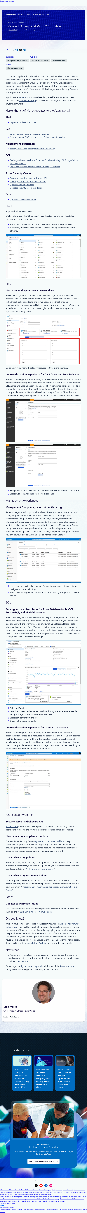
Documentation (53, 1196)
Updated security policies (22, 184)
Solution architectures (20, 1194)
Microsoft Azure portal (14, 68)
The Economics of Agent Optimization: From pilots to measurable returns (64, 1079)
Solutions (74, 1192)
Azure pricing (10, 1192)
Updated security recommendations (27, 188)
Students (78, 1196)
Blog (59, 1196)
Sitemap (19, 1209)
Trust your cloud (57, 1190)
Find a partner (42, 1196)
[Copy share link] (13, 50)
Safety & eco (71, 1209)
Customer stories (79, 1190)
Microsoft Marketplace (30, 1196)
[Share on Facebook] (16, 50)
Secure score (12, 826)
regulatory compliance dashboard (50, 841)
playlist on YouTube (37, 943)
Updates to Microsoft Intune (23, 199)
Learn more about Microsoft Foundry (43, 1161)
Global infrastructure (32, 1190)
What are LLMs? (37, 1201)
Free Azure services (21, 1192)
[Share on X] (20, 50)
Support (30, 1194)
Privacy (37, 1209)
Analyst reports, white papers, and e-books (23, 1199)
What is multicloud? (66, 1199)
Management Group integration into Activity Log (32, 148)
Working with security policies (39, 869)
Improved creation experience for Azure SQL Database (35, 166)
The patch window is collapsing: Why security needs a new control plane (43, 1079)
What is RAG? (60, 1201)
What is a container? (49, 1201)
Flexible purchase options (36, 1192)
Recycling (79, 1209)
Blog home (11, 14)
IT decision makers (59, 61)
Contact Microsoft (28, 1209)
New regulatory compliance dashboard (28, 181)
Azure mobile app (27, 100)
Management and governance (17, 61)
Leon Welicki (13, 30)
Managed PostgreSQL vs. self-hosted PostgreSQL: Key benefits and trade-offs (22, 1079)
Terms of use (55, 1209)
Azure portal (24, 97)
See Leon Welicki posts (11, 1017)
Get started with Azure (17, 1190)
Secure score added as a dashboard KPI (28, 178)
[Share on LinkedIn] (24, 50)
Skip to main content (7, 1)
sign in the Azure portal (31, 966)
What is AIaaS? (26, 1201)
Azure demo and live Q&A (42, 1194)
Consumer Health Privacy (8, 1209)
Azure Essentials (68, 1190)
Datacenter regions (45, 1190)
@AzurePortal (21, 961)
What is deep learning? (13, 1201)
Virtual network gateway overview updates (29, 134)
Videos (39, 1199)
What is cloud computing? (50, 1199)
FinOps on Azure (50, 1192)
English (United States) (7, 1203)
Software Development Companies (11, 1196)
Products (3, 1192)
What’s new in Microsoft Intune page (35, 911)
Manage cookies (45, 1209)
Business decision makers (40, 61)
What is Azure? (5, 1190)
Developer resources (68, 1196)
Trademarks (63, 1209)
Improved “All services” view (23, 122)
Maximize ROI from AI (63, 1192)
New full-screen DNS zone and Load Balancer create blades (37, 137)
